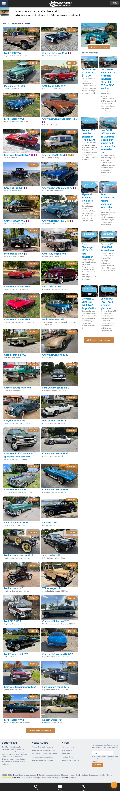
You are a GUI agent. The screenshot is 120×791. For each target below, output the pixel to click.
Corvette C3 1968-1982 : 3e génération (108, 247)
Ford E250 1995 (12, 621)
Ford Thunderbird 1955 (16, 654)
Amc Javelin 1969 (51, 555)
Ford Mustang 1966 (14, 118)
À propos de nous (68, 747)
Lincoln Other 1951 (52, 719)
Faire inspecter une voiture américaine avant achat (108, 201)
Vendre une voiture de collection (43, 757)
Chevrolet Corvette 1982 (55, 354)
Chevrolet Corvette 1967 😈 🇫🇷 (20, 154)
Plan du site (66, 754)
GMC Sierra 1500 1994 (54, 85)
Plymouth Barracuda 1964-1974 (87, 197)
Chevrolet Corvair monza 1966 (20, 686)
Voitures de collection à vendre (42, 747)
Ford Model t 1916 (13, 588)
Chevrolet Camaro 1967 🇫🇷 (56, 53)
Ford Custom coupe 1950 (55, 387)
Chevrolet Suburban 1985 (55, 621)
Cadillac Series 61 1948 (16, 522)
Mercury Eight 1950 (14, 85)
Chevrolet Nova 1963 (15, 489)
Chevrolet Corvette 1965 (17, 319)
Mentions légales (67, 757)
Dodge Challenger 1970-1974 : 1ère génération (88, 250)
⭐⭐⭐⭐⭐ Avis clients (11, 777)
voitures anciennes (8, 752)
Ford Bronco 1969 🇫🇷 (15, 253)
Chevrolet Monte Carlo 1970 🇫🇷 (59, 187)
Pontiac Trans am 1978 (54, 420)
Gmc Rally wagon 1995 (54, 253)
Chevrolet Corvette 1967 (55, 489)
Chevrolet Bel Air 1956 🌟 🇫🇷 (57, 220)
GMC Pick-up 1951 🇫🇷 (15, 187)
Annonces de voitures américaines (43, 750)
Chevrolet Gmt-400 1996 (18, 387)
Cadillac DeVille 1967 (15, 354)
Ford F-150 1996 (13, 53)
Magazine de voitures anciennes (43, 760)
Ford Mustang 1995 (14, 719)
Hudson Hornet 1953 (53, 319)
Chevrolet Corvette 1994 (17, 286)
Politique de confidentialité (71, 760)
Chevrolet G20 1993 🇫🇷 (16, 220)
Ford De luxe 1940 (52, 286)
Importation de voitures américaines (44, 754)
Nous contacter (67, 750)
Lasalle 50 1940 (51, 522)
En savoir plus (71, 777)
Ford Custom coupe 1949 (55, 686)
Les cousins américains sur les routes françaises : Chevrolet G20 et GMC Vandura (108, 79)
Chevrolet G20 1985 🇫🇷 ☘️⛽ (58, 154)
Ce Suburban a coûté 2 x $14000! (89, 72)
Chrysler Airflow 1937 (15, 420)
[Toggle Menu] (4, 3)
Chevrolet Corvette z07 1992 (57, 654)
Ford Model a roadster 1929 (18, 555)
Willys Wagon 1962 (52, 588)
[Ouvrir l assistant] (114, 785)
